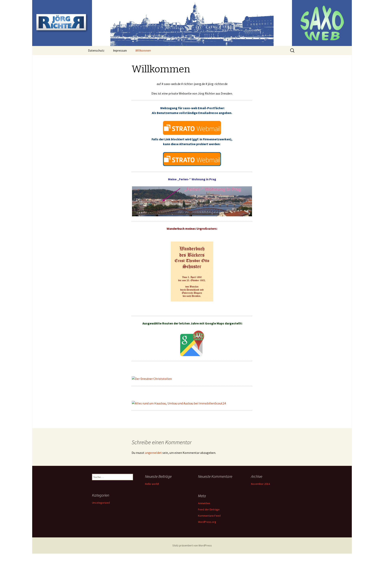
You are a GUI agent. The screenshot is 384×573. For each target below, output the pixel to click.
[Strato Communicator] (192, 128)
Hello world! (152, 484)
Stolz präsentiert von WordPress (192, 545)
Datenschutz (96, 50)
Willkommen (143, 50)
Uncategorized (101, 502)
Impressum (120, 50)
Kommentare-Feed (209, 515)
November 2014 (260, 484)
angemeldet (153, 453)
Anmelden (204, 503)
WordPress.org (207, 522)
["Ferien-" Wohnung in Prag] (192, 201)
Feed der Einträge (209, 509)
